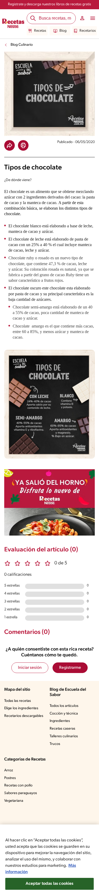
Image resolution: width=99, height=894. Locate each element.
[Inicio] (13, 24)
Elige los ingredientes (21, 708)
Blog (63, 31)
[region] (49, 859)
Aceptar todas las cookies (50, 884)
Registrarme (70, 668)
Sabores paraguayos (20, 793)
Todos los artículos (64, 706)
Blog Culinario (22, 45)
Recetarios (87, 31)
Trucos (55, 744)
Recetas (40, 31)
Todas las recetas (17, 701)
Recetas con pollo (18, 785)
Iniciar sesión (30, 668)
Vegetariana (13, 801)
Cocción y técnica (64, 714)
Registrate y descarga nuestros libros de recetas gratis (49, 4)
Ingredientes (60, 721)
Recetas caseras (62, 729)
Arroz (8, 770)
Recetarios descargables (23, 716)
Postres (10, 778)
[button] (9, 145)
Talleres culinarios (64, 736)
